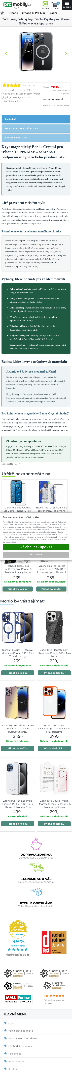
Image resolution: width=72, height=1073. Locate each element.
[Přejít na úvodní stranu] (17, 5)
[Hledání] (45, 5)
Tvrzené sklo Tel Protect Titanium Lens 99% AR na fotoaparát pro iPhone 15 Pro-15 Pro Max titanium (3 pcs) (51, 572)
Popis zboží (10, 119)
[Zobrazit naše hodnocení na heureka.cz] (18, 955)
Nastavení (36, 554)
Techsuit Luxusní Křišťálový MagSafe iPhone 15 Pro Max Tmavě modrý (18, 653)
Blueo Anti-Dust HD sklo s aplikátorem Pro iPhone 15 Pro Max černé (51, 510)
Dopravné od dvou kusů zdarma (21, 128)
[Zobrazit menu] (67, 5)
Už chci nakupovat (36, 547)
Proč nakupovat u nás (16, 137)
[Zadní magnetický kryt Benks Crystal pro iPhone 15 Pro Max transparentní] (36, 52)
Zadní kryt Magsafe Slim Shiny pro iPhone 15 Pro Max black (54, 653)
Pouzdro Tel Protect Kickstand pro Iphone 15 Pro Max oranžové (54, 728)
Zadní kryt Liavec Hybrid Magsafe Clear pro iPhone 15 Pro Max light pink (54, 804)
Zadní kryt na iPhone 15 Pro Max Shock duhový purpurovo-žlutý (18, 728)
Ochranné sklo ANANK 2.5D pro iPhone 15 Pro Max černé (17, 510)
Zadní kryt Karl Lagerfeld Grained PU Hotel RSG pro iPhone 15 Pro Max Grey (17, 804)
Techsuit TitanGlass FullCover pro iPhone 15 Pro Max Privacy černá (17, 569)
